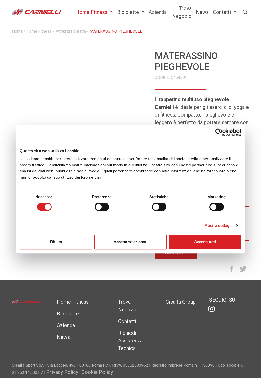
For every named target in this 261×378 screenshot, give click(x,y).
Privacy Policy (62, 372)
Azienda (158, 12)
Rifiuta (56, 242)
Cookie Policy (97, 372)
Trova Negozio (182, 12)
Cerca (243, 12)
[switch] (102, 207)
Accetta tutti (205, 242)
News (202, 12)
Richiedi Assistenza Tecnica (130, 340)
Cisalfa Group (181, 302)
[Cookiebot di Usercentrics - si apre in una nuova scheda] (219, 132)
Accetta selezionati (130, 242)
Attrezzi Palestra (71, 31)
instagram (211, 309)
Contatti (222, 12)
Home (17, 31)
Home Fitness (92, 12)
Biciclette (128, 12)
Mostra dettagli (218, 225)
